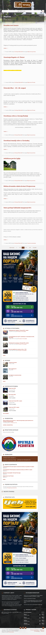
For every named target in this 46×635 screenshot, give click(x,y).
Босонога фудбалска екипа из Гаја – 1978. (18, 349)
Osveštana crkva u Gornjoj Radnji (16, 116)
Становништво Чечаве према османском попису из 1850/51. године (17, 469)
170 (20, 247)
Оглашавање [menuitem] (37, 631)
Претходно (12, 247)
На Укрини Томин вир (37, 604)
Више (4, 355)
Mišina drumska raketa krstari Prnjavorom (19, 186)
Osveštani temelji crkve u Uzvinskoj (16, 140)
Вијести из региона (32, 51)
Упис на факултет (13, 368)
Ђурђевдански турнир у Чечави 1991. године (18, 330)
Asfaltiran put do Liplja (12, 158)
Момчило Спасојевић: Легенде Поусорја (11, 472)
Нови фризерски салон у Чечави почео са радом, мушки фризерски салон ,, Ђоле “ (33, 601)
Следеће (34, 247)
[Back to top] (43, 628)
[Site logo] (23, 5)
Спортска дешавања (31, 243)
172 (26, 247)
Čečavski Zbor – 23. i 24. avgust (15, 88)
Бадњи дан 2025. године (14, 407)
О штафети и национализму (15, 375)
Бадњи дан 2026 (12, 388)
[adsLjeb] (20, 504)
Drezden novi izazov (11, 25)
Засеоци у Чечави (32, 598)
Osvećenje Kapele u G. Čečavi (14, 57)
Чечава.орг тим (14, 422)
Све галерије (6, 413)
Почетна (5, 19)
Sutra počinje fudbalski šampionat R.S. (17, 208)
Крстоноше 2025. (12, 394)
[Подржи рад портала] (12, 487)
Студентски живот (13, 362)
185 (30, 247)
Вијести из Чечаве (31, 82)
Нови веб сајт (15, 612)
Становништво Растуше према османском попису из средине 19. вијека (18, 466)
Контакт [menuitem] (42, 631)
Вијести (9, 19)
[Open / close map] (43, 11)
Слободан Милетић (18, 51)
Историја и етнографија (21, 331)
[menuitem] (20, 458)
